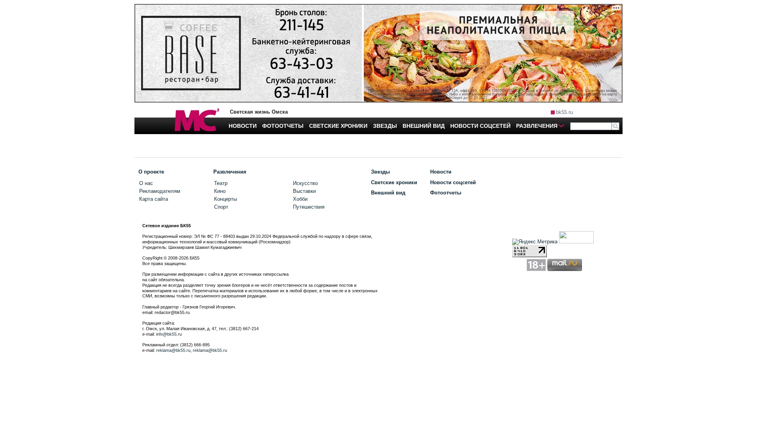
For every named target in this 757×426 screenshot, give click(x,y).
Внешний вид (388, 193)
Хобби (300, 199)
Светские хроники (394, 182)
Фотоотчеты (445, 193)
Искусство (305, 183)
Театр (220, 183)
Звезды (380, 172)
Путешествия (308, 207)
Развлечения (229, 172)
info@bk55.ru (169, 334)
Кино (220, 191)
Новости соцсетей (453, 182)
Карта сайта (153, 199)
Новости (440, 172)
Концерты (225, 199)
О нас (146, 183)
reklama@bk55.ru (173, 350)
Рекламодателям (159, 191)
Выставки (304, 191)
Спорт (221, 207)
